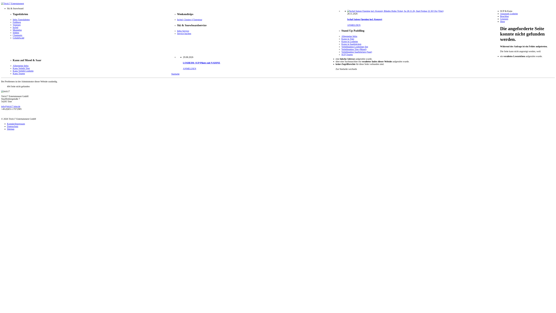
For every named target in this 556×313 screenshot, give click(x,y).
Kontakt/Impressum (16, 124)
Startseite (175, 74)
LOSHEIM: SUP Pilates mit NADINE (201, 63)
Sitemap (10, 129)
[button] (281, 8)
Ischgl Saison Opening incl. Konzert (364, 19)
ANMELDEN (354, 25)
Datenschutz (12, 126)
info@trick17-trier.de (10, 106)
